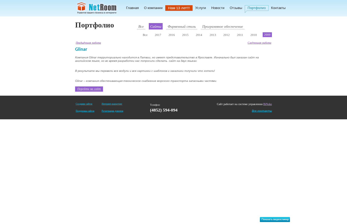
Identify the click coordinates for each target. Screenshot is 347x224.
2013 (213, 34)
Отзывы (236, 8)
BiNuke (267, 104)
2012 (226, 34)
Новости (218, 8)
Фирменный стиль (182, 26)
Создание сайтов (84, 103)
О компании (153, 8)
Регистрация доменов (112, 110)
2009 (267, 34)
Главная (132, 8)
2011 (240, 34)
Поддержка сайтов (85, 110)
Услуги (200, 8)
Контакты (278, 8)
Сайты (155, 26)
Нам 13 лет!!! (179, 8)
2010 (253, 34)
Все (141, 26)
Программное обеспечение (222, 26)
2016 (171, 34)
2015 (185, 34)
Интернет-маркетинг (112, 103)
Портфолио (257, 8)
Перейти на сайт (89, 89)
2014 (199, 34)
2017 (158, 34)
